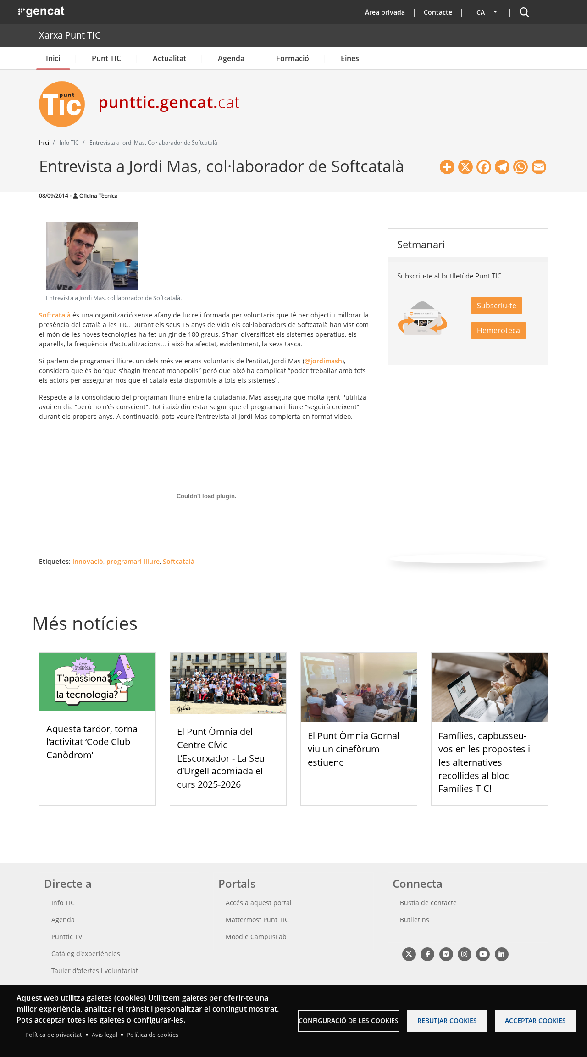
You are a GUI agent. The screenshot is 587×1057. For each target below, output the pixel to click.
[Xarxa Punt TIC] (65, 104)
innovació (87, 561)
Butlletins (414, 919)
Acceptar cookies (535, 1020)
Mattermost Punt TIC (257, 919)
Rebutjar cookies (447, 1020)
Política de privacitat (53, 1034)
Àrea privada (385, 12)
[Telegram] (445, 953)
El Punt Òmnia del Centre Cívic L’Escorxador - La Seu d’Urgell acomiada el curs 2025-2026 (221, 757)
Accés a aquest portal (259, 902)
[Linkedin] (501, 953)
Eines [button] (350, 58)
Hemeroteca (498, 330)
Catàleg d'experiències (85, 953)
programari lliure (133, 561)
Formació (292, 58)
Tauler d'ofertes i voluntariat (94, 970)
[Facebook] (427, 953)
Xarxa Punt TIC (70, 35)
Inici (53, 58)
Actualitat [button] (169, 58)
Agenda (231, 58)
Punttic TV (66, 936)
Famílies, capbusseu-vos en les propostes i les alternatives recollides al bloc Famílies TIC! (484, 762)
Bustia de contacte (428, 902)
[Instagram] (464, 953)
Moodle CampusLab (256, 936)
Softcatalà (55, 315)
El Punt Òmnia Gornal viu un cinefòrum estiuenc (353, 748)
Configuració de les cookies (349, 1020)
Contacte (438, 12)
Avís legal (104, 1034)
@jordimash (323, 360)
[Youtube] (483, 953)
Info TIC (63, 902)
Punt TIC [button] (106, 58)
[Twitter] (408, 953)
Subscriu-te (496, 305)
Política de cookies (152, 1034)
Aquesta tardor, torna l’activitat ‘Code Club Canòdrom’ (92, 742)
